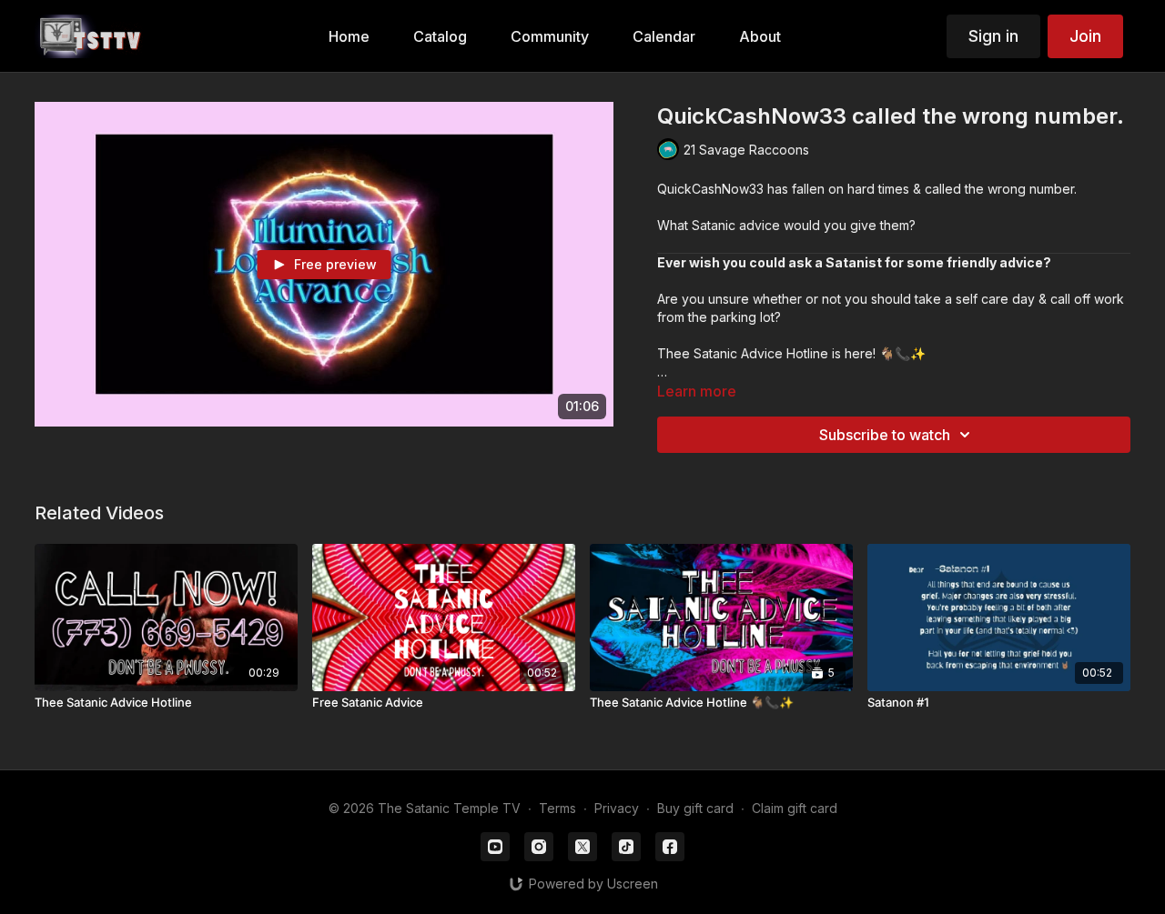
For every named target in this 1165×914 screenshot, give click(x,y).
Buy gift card (695, 808)
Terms (557, 808)
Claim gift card (794, 808)
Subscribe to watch (884, 435)
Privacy (616, 808)
